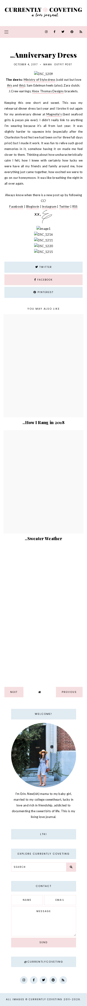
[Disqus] (43, 612)
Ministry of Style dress (39, 79)
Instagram (49, 206)
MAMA (47, 64)
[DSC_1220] (43, 246)
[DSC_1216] (43, 234)
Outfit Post (63, 64)
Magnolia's (54, 114)
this (9, 85)
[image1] (43, 229)
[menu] (6, 32)
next (14, 692)
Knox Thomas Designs (48, 91)
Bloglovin (32, 206)
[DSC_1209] (43, 74)
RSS (75, 206)
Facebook (16, 206)
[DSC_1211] (43, 240)
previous (69, 692)
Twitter (64, 206)
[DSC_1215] (43, 252)
